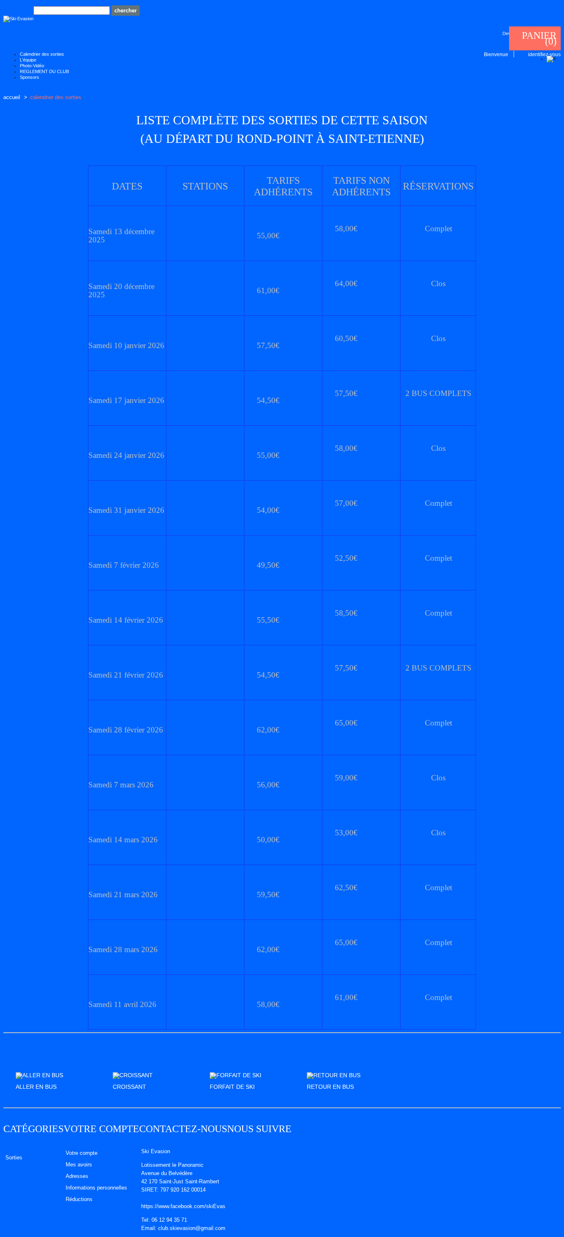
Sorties (13, 1157)
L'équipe (28, 59)
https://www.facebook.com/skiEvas (183, 1206)
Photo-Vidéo (32, 65)
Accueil (11, 97)
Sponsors (29, 77)
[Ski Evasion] (18, 19)
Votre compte (101, 1128)
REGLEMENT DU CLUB (44, 71)
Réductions (79, 1199)
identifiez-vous (544, 54)
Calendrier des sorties (42, 54)
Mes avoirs (79, 1165)
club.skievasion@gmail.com (191, 1228)
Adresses (77, 1176)
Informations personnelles (96, 1188)
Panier (539, 35)
